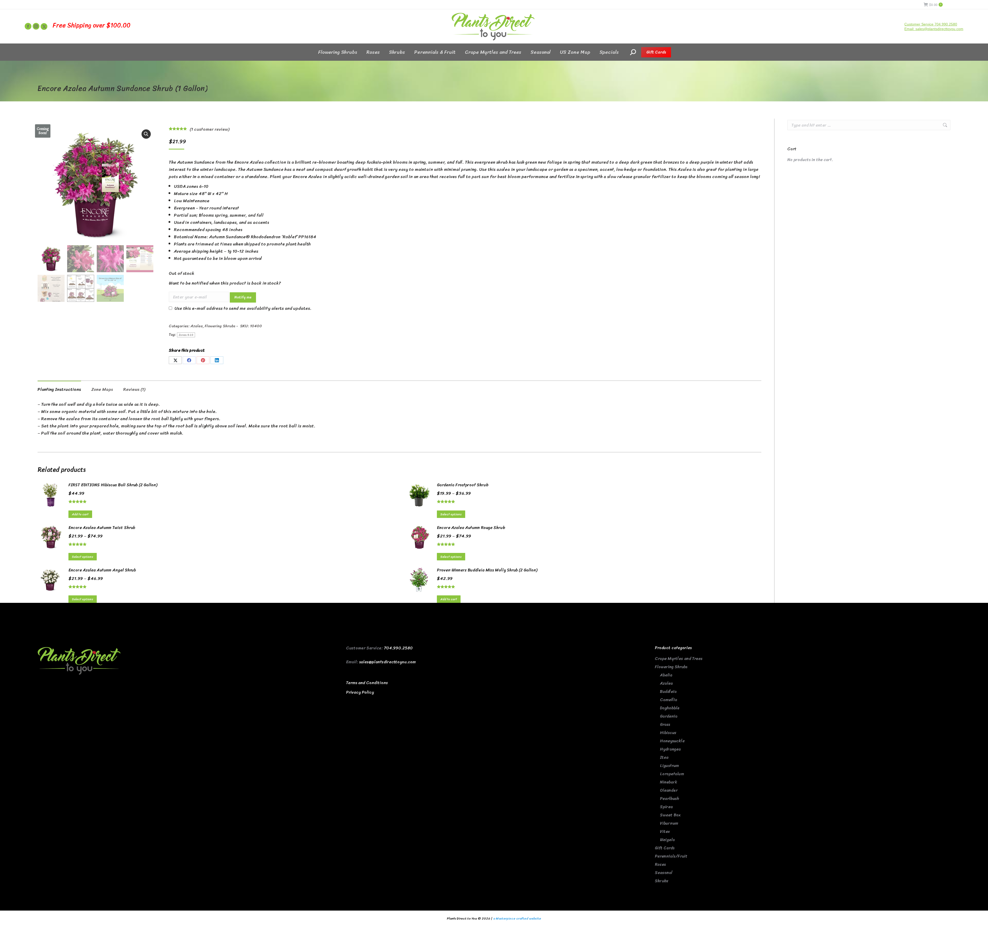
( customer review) (209, 129)
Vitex (665, 831)
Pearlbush (669, 798)
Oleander (668, 790)
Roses (660, 864)
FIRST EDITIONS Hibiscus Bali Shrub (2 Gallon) (112, 485)
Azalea (197, 326)
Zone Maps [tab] (102, 389)
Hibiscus (668, 732)
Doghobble (670, 707)
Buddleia (668, 691)
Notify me (242, 297)
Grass (665, 724)
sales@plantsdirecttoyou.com (387, 662)
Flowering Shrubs (220, 326)
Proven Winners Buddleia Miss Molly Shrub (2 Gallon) (487, 570)
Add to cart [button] (80, 514)
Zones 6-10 (186, 334)
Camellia (668, 699)
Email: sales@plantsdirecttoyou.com (933, 29)
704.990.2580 (398, 648)
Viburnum (669, 823)
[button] (146, 134)
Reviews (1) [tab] (134, 389)
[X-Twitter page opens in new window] (44, 26)
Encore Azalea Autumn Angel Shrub (102, 570)
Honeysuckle (672, 740)
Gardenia (668, 716)
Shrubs (661, 880)
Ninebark (668, 782)
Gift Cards (664, 847)
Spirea (666, 806)
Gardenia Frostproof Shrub (462, 485)
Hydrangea (670, 749)
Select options (451, 514)
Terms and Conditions (367, 682)
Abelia (666, 675)
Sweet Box (670, 815)
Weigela (667, 839)
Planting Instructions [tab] (59, 389)
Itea (664, 757)
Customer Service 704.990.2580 (930, 24)
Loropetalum (672, 773)
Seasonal (664, 872)
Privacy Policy (360, 692)
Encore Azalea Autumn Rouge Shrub (471, 527)
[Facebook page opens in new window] (28, 26)
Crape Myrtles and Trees (678, 658)
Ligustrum (669, 765)
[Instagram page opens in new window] (36, 26)
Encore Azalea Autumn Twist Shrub (101, 527)
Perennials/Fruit (671, 856)
